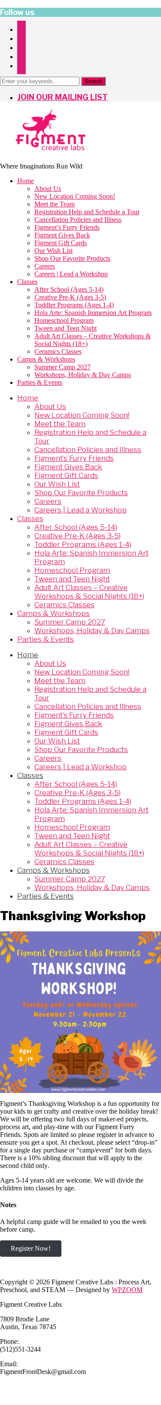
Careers (44, 266)
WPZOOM (127, 1289)
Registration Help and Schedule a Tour (87, 211)
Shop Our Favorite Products (72, 258)
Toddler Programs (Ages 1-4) (74, 305)
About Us (47, 188)
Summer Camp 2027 (62, 367)
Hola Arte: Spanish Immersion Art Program (93, 312)
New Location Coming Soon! (74, 196)
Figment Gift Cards (60, 243)
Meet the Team (54, 204)
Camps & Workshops (46, 359)
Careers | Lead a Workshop (71, 274)
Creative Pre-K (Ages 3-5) (70, 297)
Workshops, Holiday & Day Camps (82, 374)
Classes (27, 281)
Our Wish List (53, 250)
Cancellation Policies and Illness (78, 219)
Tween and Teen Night (65, 328)
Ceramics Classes (58, 351)
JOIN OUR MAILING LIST (62, 97)
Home (25, 180)
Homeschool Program (64, 320)
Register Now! (31, 1248)
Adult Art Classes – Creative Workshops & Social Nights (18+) (89, 591)
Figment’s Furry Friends (67, 227)
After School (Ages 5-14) (68, 289)
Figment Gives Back (62, 235)
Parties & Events (39, 382)
